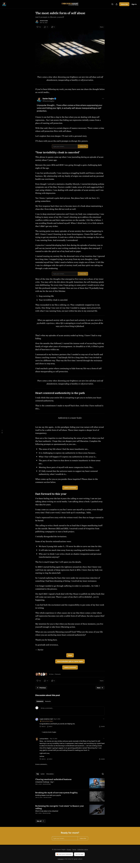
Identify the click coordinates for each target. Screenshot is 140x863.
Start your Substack (65, 854)
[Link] (32, 152)
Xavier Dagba (44, 20)
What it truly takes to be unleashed (46, 811)
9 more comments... (41, 764)
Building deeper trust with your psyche (48, 795)
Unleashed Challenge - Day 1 (44, 782)
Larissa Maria (44, 739)
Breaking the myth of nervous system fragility (56, 792)
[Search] (112, 4)
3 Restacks (58, 674)
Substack (60, 859)
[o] (97, 783)
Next (98, 688)
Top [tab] (37, 774)
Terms (74, 849)
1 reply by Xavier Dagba (49, 732)
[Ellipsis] (103, 718)
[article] (70, 783)
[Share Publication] (116, 4)
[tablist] (43, 701)
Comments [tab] (39, 701)
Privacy (69, 849)
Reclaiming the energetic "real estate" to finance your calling (59, 807)
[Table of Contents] (2, 431)
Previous (43, 688)
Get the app (79, 854)
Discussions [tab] (50, 774)
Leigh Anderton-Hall (46, 719)
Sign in (134, 4)
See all (39, 821)
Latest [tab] (42, 774)
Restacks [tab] (48, 701)
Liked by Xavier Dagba (47, 721)
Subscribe (124, 4)
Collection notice (82, 849)
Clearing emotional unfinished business (53, 779)
